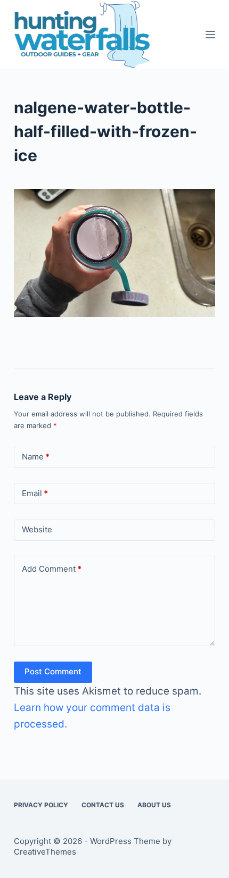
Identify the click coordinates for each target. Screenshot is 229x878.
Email (35, 493)
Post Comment (52, 671)
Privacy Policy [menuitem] (41, 805)
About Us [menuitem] (154, 805)
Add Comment (51, 569)
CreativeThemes (45, 852)
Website (37, 529)
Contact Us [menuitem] (102, 805)
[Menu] (210, 34)
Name (36, 456)
